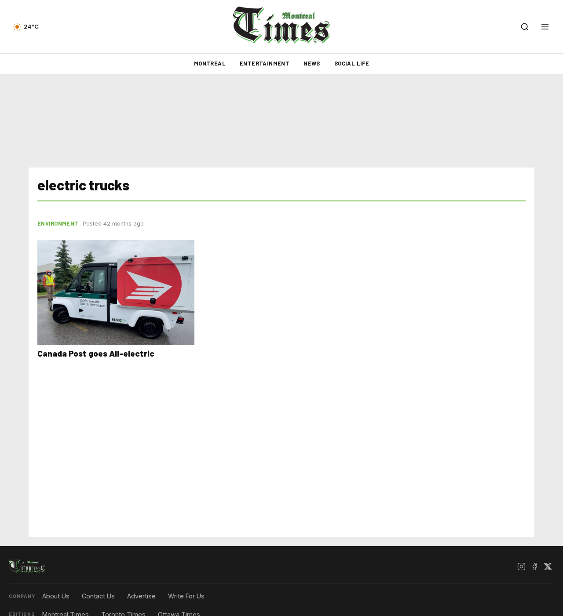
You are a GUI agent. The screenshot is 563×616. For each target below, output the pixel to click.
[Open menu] (545, 27)
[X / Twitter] (547, 566)
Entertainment (264, 63)
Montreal (210, 63)
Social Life (351, 63)
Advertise (141, 596)
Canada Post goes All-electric (95, 353)
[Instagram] (521, 566)
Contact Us (98, 596)
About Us (55, 596)
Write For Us (186, 596)
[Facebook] (534, 566)
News (311, 63)
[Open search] (524, 27)
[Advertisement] (281, 121)
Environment (57, 223)
